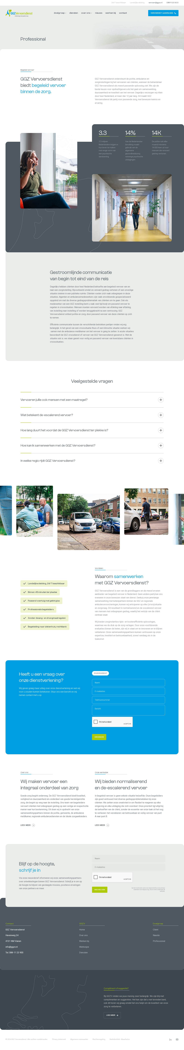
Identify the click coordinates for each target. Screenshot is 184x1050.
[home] (19, 13)
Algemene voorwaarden (79, 1039)
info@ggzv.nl (12, 947)
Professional (159, 941)
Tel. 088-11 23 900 (14, 952)
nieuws (98, 13)
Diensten (83, 952)
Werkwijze (84, 947)
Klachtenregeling (99, 1039)
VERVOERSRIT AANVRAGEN (162, 13)
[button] (60, 13)
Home (82, 929)
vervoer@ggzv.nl (155, 3)
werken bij (110, 13)
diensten (73, 13)
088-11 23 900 (172, 3)
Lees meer (25, 825)
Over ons (83, 935)
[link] (163, 13)
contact (123, 13)
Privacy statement (59, 1039)
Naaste (156, 935)
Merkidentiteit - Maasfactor (120, 1039)
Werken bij (84, 941)
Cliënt (155, 929)
